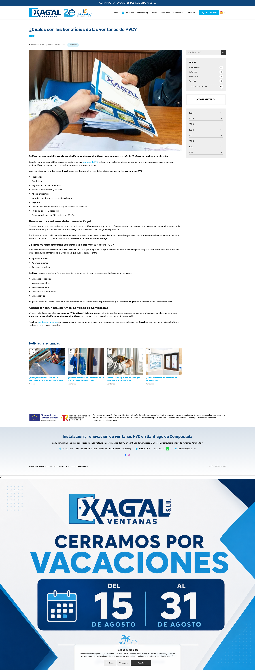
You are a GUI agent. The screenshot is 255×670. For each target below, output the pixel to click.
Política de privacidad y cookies (51, 466)
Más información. (167, 656)
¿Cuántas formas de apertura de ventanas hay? (161, 379)
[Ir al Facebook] (125, 454)
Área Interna (83, 466)
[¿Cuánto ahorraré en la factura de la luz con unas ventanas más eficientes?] (86, 361)
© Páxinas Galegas (217, 466)
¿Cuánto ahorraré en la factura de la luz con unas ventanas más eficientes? (86, 379)
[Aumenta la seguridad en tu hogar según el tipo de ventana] (125, 361)
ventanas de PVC (90, 161)
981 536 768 (144, 448)
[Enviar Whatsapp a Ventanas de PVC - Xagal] (167, 448)
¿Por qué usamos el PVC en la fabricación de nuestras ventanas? (46, 379)
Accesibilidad (71, 466)
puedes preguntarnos (48, 322)
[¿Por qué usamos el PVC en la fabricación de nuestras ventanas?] (47, 361)
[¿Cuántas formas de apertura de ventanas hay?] (164, 361)
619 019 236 (159, 448)
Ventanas (73, 44)
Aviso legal (33, 466)
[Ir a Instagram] (129, 454)
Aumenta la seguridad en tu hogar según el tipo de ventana (123, 379)
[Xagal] (45, 12)
